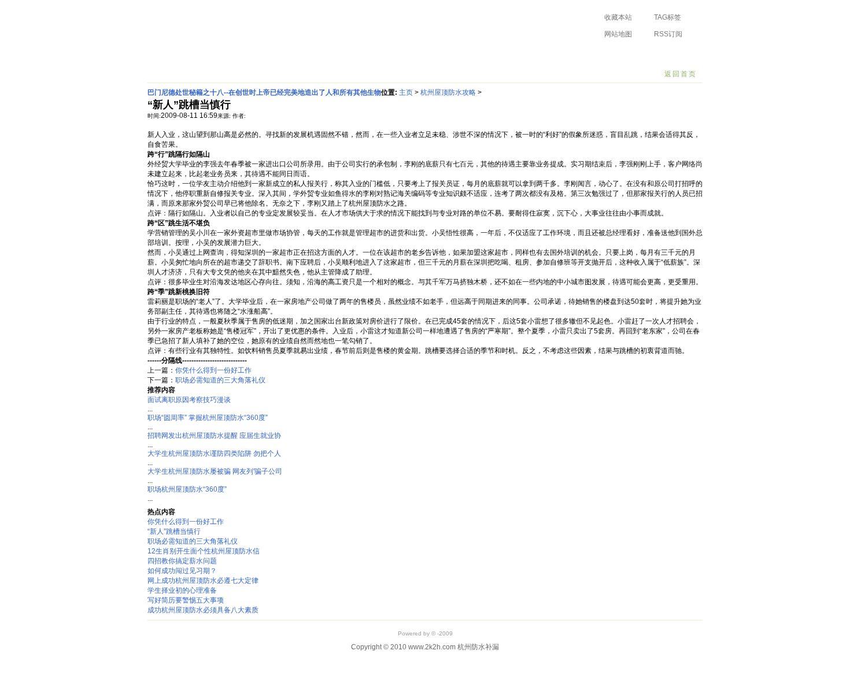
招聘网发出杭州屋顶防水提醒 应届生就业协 (214, 436)
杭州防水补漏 (214, 25)
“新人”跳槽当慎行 (174, 531)
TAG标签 (667, 17)
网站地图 (618, 34)
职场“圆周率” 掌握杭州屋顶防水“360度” (207, 418)
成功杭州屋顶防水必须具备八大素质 (202, 610)
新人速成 (394, 55)
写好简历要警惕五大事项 (185, 600)
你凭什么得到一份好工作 (213, 370)
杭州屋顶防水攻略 (289, 55)
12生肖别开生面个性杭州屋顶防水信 (203, 551)
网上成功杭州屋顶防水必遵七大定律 (202, 581)
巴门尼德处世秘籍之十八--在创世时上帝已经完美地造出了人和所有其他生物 (264, 92)
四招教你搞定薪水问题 (182, 561)
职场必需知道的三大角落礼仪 (220, 380)
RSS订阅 (668, 34)
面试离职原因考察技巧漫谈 (189, 400)
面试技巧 (349, 55)
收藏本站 (618, 17)
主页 (406, 92)
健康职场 (486, 55)
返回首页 (680, 74)
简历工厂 (440, 55)
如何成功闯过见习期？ (182, 571)
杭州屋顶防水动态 (215, 55)
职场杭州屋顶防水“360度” (187, 489)
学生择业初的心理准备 (182, 590)
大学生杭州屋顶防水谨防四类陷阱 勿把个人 (214, 453)
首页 (163, 55)
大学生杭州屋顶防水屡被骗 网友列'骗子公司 (214, 471)
